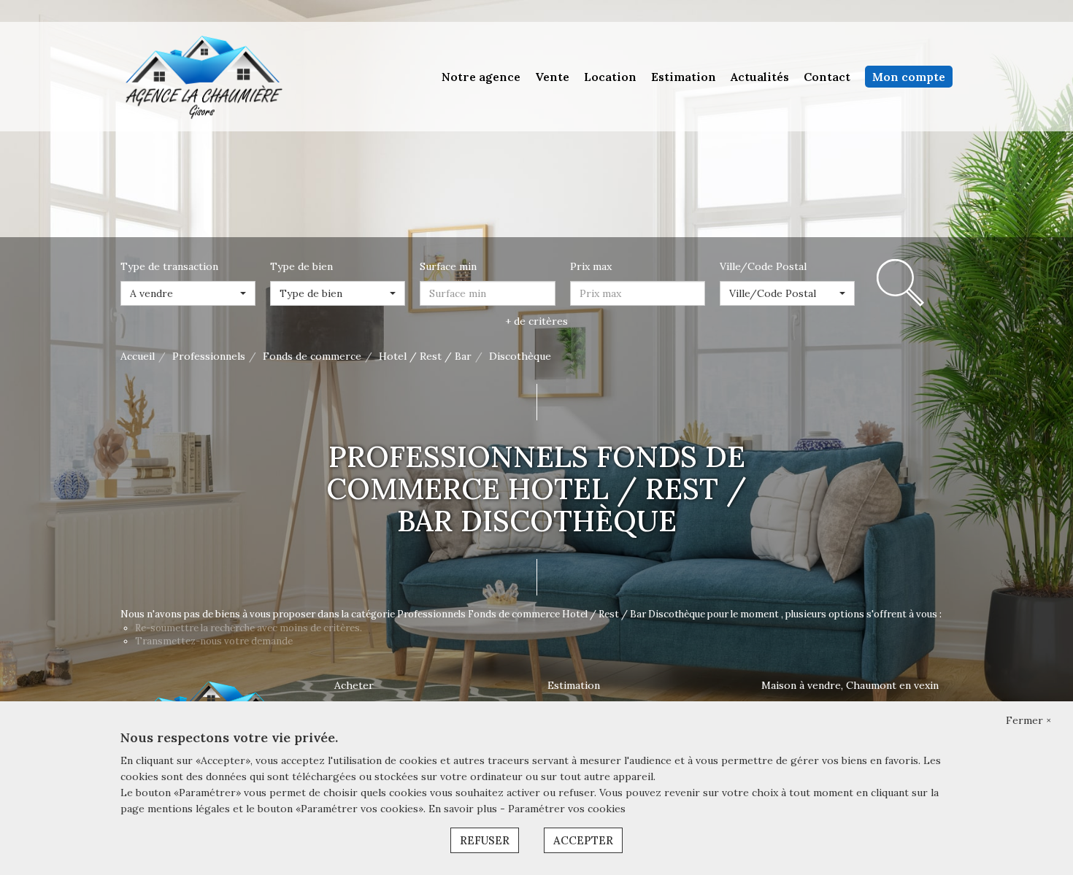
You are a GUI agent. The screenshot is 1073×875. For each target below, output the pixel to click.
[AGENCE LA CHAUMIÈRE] (202, 75)
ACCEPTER (583, 840)
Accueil (137, 356)
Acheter (354, 685)
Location (610, 76)
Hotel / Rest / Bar (425, 356)
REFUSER (484, 840)
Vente (552, 76)
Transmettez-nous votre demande (214, 641)
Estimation (683, 76)
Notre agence (481, 76)
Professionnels (208, 356)
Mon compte (908, 76)
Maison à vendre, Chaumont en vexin (850, 685)
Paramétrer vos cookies (567, 808)
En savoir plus (464, 808)
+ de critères (536, 321)
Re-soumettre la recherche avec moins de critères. (248, 628)
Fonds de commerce (312, 356)
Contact (827, 76)
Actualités (760, 76)
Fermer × (1028, 720)
